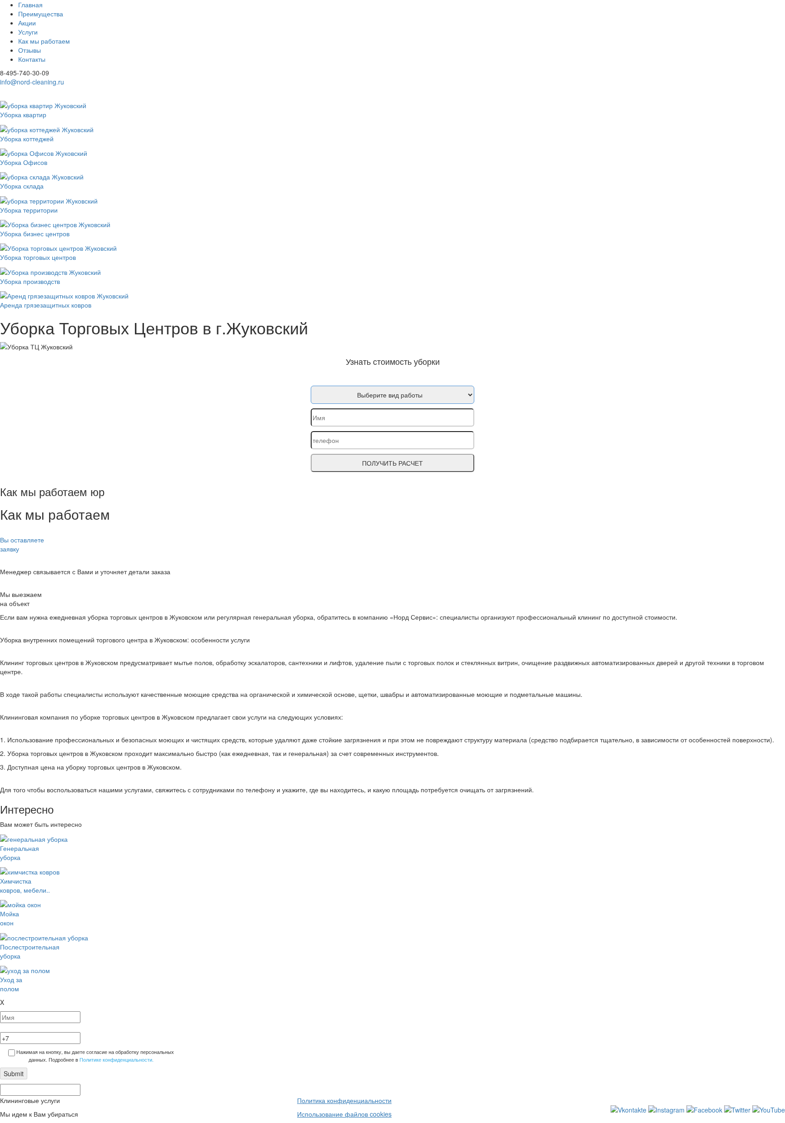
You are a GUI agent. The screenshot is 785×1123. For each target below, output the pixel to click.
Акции (27, 22)
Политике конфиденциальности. (116, 1059)
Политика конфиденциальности (344, 1100)
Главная (30, 4)
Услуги (28, 31)
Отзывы (29, 50)
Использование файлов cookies (344, 1113)
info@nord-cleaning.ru (32, 81)
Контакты (31, 59)
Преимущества (40, 13)
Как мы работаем (44, 40)
